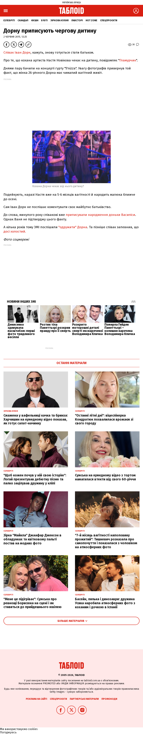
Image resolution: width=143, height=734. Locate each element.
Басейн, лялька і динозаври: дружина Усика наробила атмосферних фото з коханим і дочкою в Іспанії (105, 603)
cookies (33, 729)
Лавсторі (77, 20)
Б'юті (44, 20)
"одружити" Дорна (72, 227)
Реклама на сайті (36, 698)
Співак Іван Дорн (17, 52)
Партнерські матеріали (84, 698)
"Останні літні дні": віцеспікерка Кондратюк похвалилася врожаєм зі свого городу (104, 419)
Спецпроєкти (108, 20)
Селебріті (9, 20)
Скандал (23, 20)
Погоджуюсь (8, 732)
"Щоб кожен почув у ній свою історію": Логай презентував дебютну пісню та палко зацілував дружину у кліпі (34, 479)
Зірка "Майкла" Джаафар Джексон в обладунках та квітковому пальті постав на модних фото (32, 539)
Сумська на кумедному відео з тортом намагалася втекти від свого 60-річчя (105, 477)
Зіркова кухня (59, 20)
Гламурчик (127, 60)
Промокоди (109, 698)
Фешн (34, 20)
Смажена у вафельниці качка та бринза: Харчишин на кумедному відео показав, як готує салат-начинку (35, 419)
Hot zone (91, 20)
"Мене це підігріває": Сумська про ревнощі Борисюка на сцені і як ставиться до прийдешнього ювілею (32, 603)
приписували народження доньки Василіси (100, 215)
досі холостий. (14, 231)
